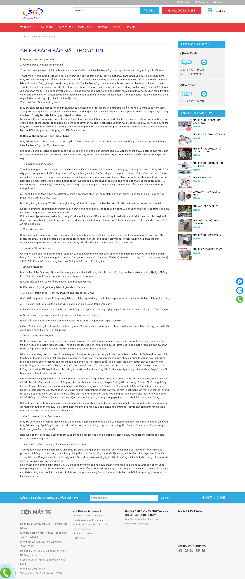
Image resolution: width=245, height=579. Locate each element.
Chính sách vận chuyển (137, 523)
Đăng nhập (202, 2)
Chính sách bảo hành (83, 533)
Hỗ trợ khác (78, 538)
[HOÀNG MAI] (204, 61)
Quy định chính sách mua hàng (88, 520)
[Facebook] (239, 281)
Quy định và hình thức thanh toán (142, 519)
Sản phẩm (185, 2)
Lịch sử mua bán (81, 529)
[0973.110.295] (239, 299)
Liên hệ (130, 27)
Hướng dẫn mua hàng (44, 36)
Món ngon (85, 27)
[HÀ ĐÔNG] (204, 93)
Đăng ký (220, 2)
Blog (116, 27)
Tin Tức (103, 27)
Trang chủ (27, 27)
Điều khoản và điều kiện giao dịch (90, 524)
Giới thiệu (66, 27)
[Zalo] (239, 290)
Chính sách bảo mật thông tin (88, 515)
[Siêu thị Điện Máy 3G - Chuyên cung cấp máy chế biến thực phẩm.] (43, 14)
